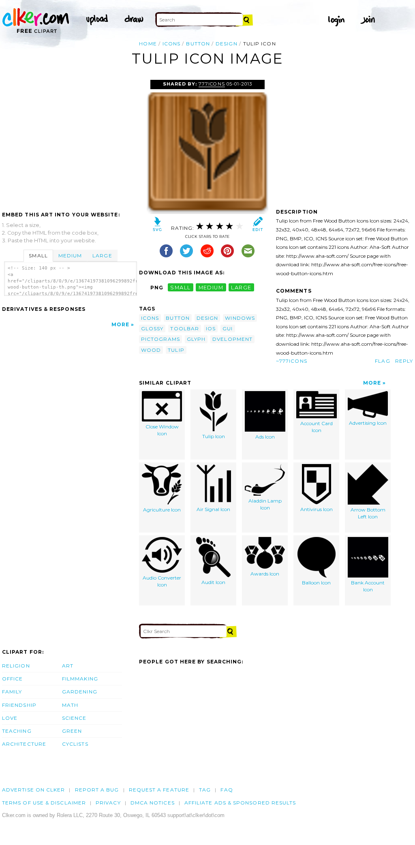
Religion (16, 666)
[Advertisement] (70, 140)
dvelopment (232, 339)
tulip (176, 350)
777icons (212, 84)
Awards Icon (264, 574)
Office (12, 679)
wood (151, 350)
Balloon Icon (316, 583)
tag (205, 790)
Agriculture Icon (162, 510)
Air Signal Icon (213, 509)
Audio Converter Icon (162, 581)
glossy (152, 328)
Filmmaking (80, 679)
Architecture (24, 744)
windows (240, 318)
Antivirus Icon (316, 509)
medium (211, 288)
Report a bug (97, 790)
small (180, 288)
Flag (382, 361)
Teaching (17, 731)
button (198, 44)
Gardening (79, 692)
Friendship (19, 705)
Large (102, 255)
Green (72, 731)
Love (9, 718)
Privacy (108, 803)
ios (211, 328)
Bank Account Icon (368, 586)
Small (38, 255)
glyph (196, 339)
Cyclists (75, 744)
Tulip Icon (213, 436)
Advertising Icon (368, 423)
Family (12, 692)
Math (70, 705)
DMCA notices (152, 803)
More (120, 324)
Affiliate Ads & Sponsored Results (240, 803)
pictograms (160, 339)
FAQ (226, 790)
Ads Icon (265, 437)
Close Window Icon (162, 430)
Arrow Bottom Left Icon (368, 513)
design (226, 44)
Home (147, 44)
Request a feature (159, 790)
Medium (70, 255)
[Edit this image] (257, 226)
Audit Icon (213, 582)
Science (74, 718)
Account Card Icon (316, 426)
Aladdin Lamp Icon (265, 504)
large (241, 288)
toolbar (184, 328)
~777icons (291, 361)
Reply (404, 361)
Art (67, 666)
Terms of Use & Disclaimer (44, 803)
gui (227, 328)
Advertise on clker (33, 790)
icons (171, 44)
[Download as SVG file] (157, 226)
